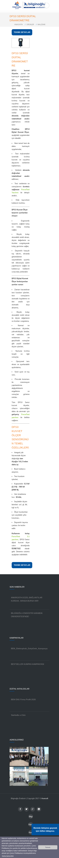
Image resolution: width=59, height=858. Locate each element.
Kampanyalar (31, 833)
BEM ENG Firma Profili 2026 (23, 699)
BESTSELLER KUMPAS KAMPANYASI (27, 664)
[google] (32, 809)
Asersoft (44, 798)
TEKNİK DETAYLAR (22, 32)
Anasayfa (18, 24)
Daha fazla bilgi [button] (8, 856)
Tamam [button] (47, 847)
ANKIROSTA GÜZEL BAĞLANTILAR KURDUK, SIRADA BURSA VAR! (26, 599)
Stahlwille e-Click (18, 715)
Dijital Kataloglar (30, 825)
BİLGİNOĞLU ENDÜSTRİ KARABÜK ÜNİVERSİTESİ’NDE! (27, 615)
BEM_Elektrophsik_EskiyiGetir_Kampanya (29, 648)
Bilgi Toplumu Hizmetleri (30, 817)
